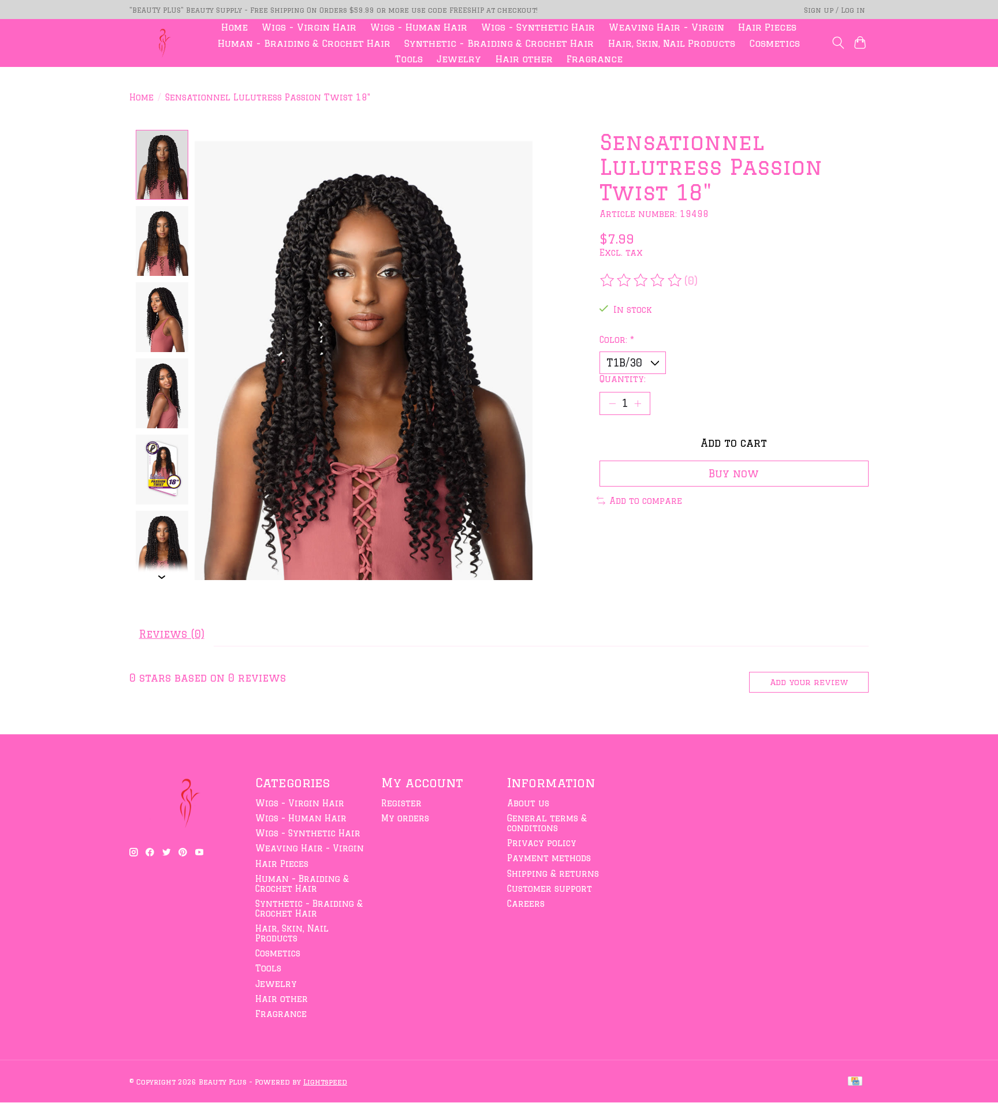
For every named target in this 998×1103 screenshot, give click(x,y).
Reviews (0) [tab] (171, 634)
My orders (405, 818)
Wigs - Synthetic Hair (538, 27)
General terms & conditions (547, 823)
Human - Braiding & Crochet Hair (304, 43)
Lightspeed (325, 1082)
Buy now (734, 473)
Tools (409, 59)
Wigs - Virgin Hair (309, 27)
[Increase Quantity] (638, 403)
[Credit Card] (855, 1081)
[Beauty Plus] (161, 43)
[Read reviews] (641, 280)
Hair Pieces (767, 27)
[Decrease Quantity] (612, 403)
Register (401, 803)
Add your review (809, 682)
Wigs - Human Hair (418, 27)
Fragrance (595, 59)
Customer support (549, 888)
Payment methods (549, 858)
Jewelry (459, 59)
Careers (526, 903)
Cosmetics (774, 43)
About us (528, 803)
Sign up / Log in (834, 10)
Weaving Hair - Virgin (666, 27)
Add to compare (645, 501)
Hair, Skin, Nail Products (671, 43)
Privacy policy (541, 843)
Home (234, 27)
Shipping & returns (553, 873)
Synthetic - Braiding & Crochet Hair (499, 43)
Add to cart (734, 442)
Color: (616, 340)
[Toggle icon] (837, 42)
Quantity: (622, 379)
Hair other (524, 59)
